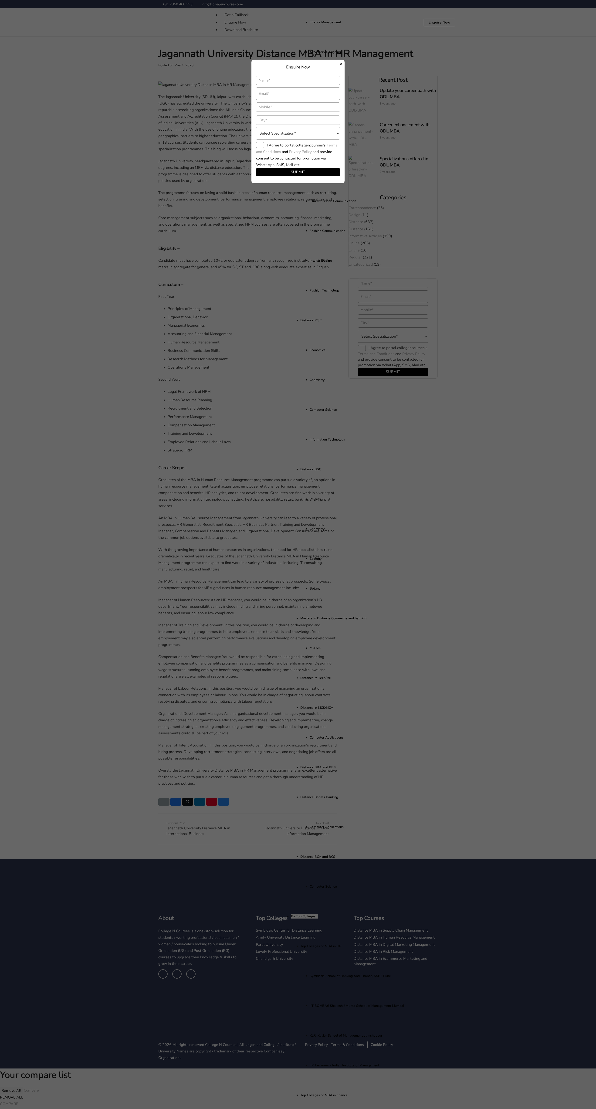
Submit (298, 172)
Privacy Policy (300, 151)
